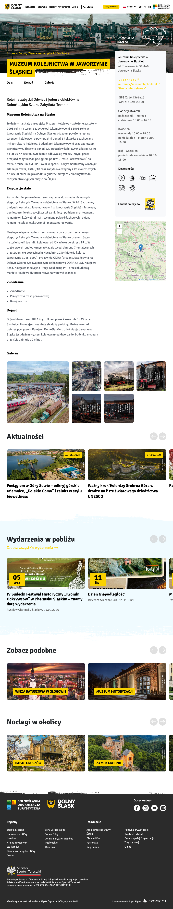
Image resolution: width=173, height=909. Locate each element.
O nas (128, 846)
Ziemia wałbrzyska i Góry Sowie (48, 53)
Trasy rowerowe (111, 6)
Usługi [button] (75, 6)
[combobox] (128, 7)
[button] (141, 247)
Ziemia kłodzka (15, 830)
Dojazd (28, 82)
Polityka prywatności (137, 830)
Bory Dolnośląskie (55, 830)
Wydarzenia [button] (64, 6)
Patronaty (92, 842)
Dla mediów (93, 838)
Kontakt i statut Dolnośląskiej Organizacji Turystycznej (139, 838)
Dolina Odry (51, 834)
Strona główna (16, 53)
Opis (10, 82)
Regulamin (92, 847)
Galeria (49, 82)
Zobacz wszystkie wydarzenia (30, 547)
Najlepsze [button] (30, 6)
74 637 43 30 (127, 80)
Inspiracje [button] (42, 6)
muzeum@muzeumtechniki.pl (137, 84)
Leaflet (142, 279)
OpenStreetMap (154, 279)
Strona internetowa (130, 88)
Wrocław (50, 847)
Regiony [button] (52, 6)
